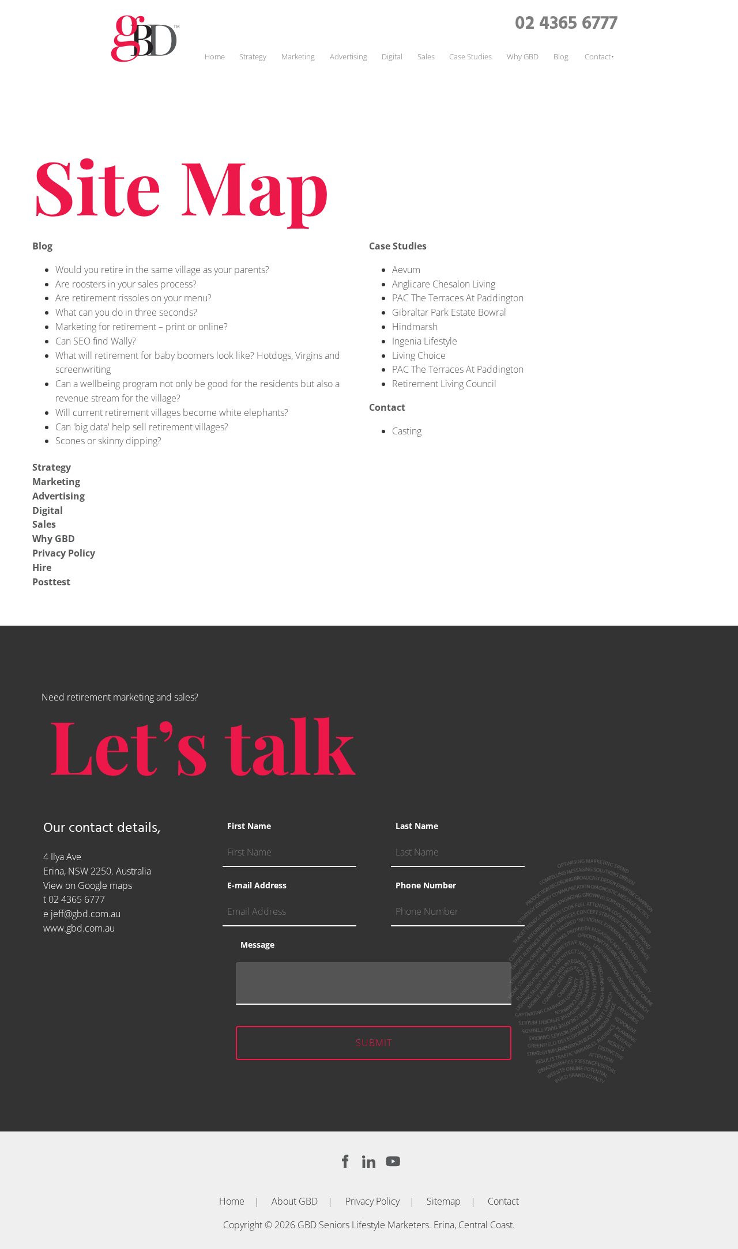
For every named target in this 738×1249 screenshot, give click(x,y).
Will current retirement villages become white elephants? (171, 412)
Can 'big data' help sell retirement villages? (141, 427)
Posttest (51, 582)
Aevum (406, 269)
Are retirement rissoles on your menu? (133, 298)
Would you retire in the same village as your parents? (162, 269)
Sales (426, 56)
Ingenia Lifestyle (424, 341)
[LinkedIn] (369, 1161)
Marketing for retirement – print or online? (141, 326)
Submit (374, 1042)
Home (215, 56)
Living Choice (419, 355)
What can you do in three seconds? (126, 312)
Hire (41, 567)
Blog (561, 56)
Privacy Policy (63, 553)
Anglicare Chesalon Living (443, 284)
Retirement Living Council (444, 383)
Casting (406, 431)
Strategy (252, 56)
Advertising (348, 56)
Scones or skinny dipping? (108, 440)
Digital (392, 56)
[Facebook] (344, 1161)
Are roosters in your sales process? (126, 284)
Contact (598, 56)
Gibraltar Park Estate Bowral (449, 312)
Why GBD (523, 56)
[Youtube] (393, 1161)
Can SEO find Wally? (95, 341)
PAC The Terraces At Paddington (458, 298)
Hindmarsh (415, 326)
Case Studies (470, 56)
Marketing (298, 56)
